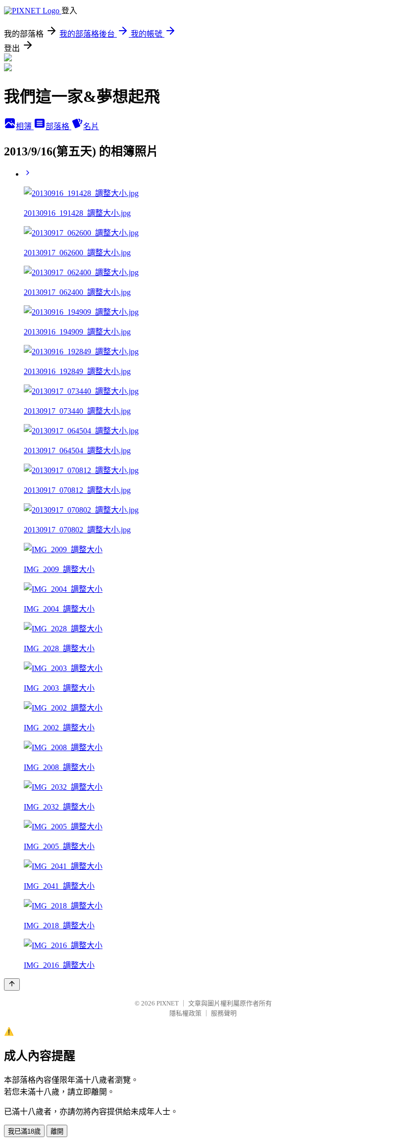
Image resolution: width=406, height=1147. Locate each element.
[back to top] (12, 984)
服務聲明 (224, 1013)
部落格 (58, 126)
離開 (57, 1131)
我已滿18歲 (24, 1131)
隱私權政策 (185, 1013)
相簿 (25, 126)
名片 (91, 126)
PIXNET (167, 1003)
